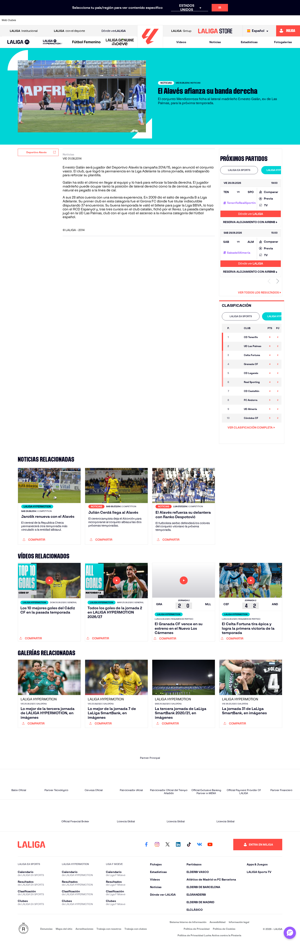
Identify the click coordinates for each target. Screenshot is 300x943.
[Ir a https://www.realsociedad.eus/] (253, 20)
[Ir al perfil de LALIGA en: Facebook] (146, 844)
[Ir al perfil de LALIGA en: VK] (199, 844)
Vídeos (181, 42)
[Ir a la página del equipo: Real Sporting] (237, 382)
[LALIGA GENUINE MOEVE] (119, 42)
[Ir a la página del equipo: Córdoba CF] (237, 418)
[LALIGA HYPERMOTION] (53, 42)
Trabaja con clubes (135, 928)
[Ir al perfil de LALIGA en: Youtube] (210, 844)
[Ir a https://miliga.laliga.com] (288, 30)
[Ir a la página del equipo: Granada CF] (237, 364)
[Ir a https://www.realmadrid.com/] (239, 20)
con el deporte (69, 30)
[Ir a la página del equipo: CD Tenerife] (237, 337)
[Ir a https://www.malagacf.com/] (154, 20)
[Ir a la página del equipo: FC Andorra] (237, 400)
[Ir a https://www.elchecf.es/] (97, 20)
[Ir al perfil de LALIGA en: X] (167, 844)
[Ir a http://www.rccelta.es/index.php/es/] (69, 20)
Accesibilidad (218, 922)
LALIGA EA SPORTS (239, 170)
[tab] (239, 170)
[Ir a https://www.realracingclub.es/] (168, 20)
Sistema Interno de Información (188, 922)
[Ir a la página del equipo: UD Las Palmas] (237, 346)
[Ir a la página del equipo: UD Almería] (237, 409)
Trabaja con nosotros (109, 928)
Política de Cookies (224, 928)
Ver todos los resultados (258, 292)
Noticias (215, 42)
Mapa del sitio (64, 928)
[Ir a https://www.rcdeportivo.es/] (196, 20)
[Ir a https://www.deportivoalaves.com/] (83, 20)
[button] (18, 42)
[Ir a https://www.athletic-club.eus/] (27, 20)
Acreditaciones (84, 928)
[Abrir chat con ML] (290, 933)
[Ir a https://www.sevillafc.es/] (267, 20)
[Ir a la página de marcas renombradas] (23, 928)
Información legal (239, 922)
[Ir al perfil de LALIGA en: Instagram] (157, 844)
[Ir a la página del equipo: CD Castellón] (237, 391)
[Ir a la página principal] (150, 46)
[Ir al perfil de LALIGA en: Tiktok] (188, 844)
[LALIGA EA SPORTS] (18, 42)
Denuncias (46, 928)
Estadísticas (249, 42)
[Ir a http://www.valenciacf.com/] (281, 20)
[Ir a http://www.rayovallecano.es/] (182, 20)
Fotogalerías (283, 42)
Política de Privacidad (197, 928)
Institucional (24, 30)
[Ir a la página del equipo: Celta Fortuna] (237, 355)
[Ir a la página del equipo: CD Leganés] (237, 373)
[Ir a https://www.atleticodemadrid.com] (41, 20)
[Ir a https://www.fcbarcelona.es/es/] (112, 20)
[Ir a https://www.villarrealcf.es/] (295, 20)
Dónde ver (113, 30)
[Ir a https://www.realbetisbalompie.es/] (225, 20)
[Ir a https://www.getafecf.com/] (126, 20)
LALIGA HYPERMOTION (280, 170)
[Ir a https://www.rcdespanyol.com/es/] (211, 20)
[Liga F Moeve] (86, 42)
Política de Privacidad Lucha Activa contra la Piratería (209, 935)
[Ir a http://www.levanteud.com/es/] (140, 20)
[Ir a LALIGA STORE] (215, 30)
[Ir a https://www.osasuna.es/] (55, 20)
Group (181, 30)
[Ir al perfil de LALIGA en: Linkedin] (178, 844)
